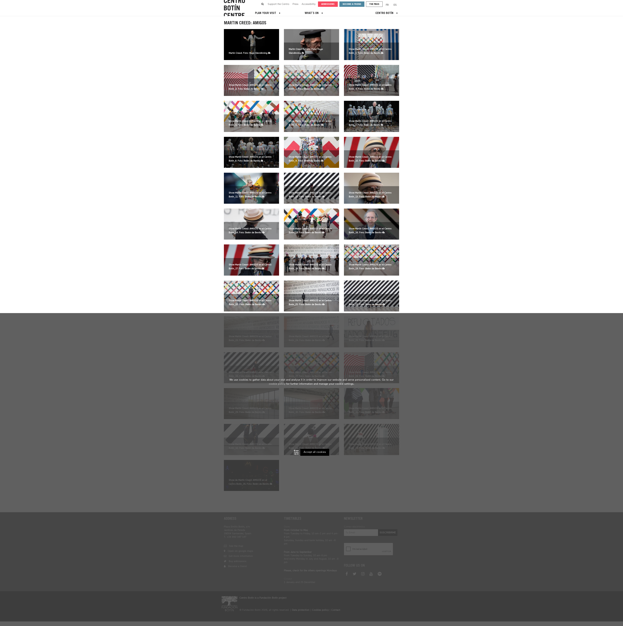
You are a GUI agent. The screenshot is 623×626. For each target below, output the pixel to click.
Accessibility (309, 4)
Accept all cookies (315, 452)
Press (295, 4)
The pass (374, 4)
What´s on (312, 13)
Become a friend (352, 4)
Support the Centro (278, 4)
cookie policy (277, 384)
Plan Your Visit (265, 13)
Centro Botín (384, 13)
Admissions (328, 4)
